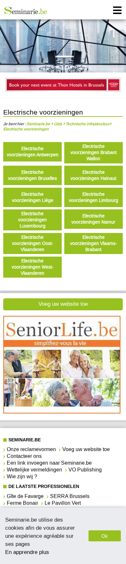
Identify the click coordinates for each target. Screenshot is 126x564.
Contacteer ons (24, 456)
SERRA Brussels (69, 496)
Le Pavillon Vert (63, 503)
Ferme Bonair (22, 503)
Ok (104, 536)
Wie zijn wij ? (22, 476)
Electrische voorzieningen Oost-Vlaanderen (32, 243)
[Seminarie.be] (26, 10)
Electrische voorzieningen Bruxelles (32, 175)
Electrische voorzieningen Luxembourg (32, 220)
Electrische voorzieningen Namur (93, 219)
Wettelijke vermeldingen (34, 469)
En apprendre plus (27, 552)
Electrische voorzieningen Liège (32, 197)
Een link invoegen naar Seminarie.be (49, 462)
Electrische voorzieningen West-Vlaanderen (33, 267)
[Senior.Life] (62, 411)
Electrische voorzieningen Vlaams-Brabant (93, 243)
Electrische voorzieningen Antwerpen (32, 152)
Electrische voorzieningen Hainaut (93, 175)
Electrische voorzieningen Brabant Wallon (93, 152)
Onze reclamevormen (31, 449)
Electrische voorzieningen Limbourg (93, 197)
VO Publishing (85, 469)
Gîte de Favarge (25, 496)
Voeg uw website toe (63, 304)
